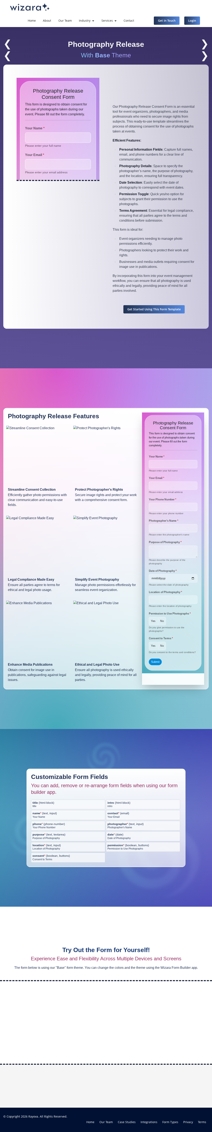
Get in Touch (167, 20)
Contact (129, 20)
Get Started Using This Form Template (154, 309)
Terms (202, 1122)
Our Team (65, 20)
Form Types (170, 1122)
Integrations (149, 1122)
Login (192, 20)
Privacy (188, 1122)
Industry (84, 20)
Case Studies (127, 1122)
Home (32, 20)
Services (107, 20)
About (47, 20)
